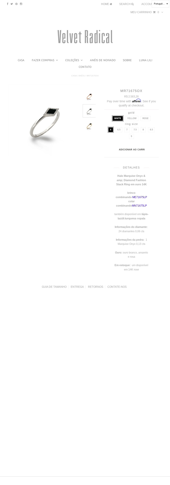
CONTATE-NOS (117, 286)
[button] (160, 3)
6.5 (118, 129)
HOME (105, 4)
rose (145, 118)
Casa (21, 60)
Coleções (72, 60)
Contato (85, 67)
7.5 (135, 129)
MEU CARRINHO (144, 12)
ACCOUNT (148, 4)
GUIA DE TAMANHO (54, 286)
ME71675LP (139, 197)
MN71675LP (139, 205)
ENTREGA (77, 286)
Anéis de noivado (103, 60)
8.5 (151, 129)
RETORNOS (95, 286)
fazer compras (43, 60)
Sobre (127, 60)
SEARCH (125, 4)
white (117, 118)
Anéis (82, 76)
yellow (131, 118)
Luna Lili (145, 60)
